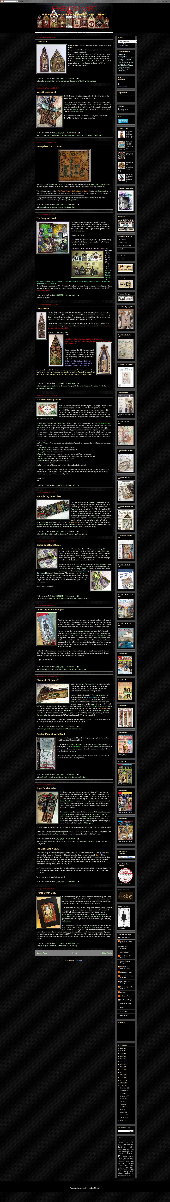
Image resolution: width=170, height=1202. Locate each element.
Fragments (74, 509)
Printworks (93, 198)
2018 (122, 1059)
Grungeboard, (98, 518)
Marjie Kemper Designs (125, 962)
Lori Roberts (58, 423)
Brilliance (94, 105)
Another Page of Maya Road (50, 734)
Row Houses (68, 710)
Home (74, 953)
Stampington (121, 1161)
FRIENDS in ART (74, 8)
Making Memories (48, 669)
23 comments (70, 295)
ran (103, 564)
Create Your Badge (122, 86)
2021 (122, 1051)
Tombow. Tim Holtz (123, 1170)
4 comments (70, 531)
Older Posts (107, 953)
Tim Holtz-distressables (87, 81)
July (121, 1101)
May (121, 1107)
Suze (127, 1161)
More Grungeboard (46, 92)
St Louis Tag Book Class (48, 496)
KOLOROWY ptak (126, 972)
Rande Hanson (43, 460)
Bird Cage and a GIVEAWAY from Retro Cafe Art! (129, 135)
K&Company (88, 823)
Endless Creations (75, 744)
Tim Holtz (129, 1168)
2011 (122, 1077)
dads (75, 61)
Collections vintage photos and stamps (55, 81)
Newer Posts (41, 953)
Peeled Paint (99, 914)
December (123, 1088)
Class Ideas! (42, 308)
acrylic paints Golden (49, 207)
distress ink (57, 527)
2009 (122, 1083)
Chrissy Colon (122, 242)
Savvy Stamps (81, 569)
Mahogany (89, 916)
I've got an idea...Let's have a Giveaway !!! (129, 178)
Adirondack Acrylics (98, 184)
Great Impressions (66, 198)
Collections (77, 58)
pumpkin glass (122, 1175)
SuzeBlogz (123, 1011)
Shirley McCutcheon (45, 449)
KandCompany (72, 946)
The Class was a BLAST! (48, 849)
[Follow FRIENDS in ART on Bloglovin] (126, 858)
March (122, 1112)
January (122, 1117)
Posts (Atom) (78, 960)
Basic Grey (75, 564)
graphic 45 (129, 1174)
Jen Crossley (42, 447)
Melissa (98, 564)
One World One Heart (129, 154)
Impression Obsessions (83, 566)
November (123, 1090)
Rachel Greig (42, 454)
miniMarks (58, 669)
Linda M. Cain (121, 82)
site (43, 721)
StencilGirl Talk (125, 937)
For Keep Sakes (94, 502)
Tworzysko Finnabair (123, 947)
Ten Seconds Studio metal (126, 1163)
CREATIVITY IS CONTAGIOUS (125, 967)
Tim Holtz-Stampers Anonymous (70, 729)
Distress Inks (86, 61)
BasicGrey (45, 777)
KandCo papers (72, 841)
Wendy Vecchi (43, 443)
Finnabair (120, 1149)
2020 (122, 1053)
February (123, 1115)
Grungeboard (52, 184)
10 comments (71, 133)
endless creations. (56, 777)
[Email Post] (77, 78)
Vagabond (120, 1172)
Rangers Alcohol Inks (75, 386)
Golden (60, 187)
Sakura (125, 1156)
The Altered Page (126, 1000)
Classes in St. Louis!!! (47, 680)
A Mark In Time (125, 996)
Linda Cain (121, 249)
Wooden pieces (81, 534)
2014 (122, 1069)
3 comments (70, 666)
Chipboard (45, 534)
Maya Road (79, 111)
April (121, 1109)
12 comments (70, 205)
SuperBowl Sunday (46, 788)
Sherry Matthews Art (124, 246)
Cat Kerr (123, 992)
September (123, 1096)
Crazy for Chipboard (49, 946)
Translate (125, 45)
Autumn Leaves (54, 598)
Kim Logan (42, 458)
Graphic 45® (124, 1015)
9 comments (70, 383)
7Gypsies (48, 573)
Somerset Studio (128, 1159)
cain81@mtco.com (124, 259)
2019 (122, 1056)
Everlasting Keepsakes (75, 749)
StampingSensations (91, 818)
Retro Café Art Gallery (125, 982)
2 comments (70, 78)
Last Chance (42, 41)
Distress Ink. (100, 187)
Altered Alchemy (125, 1003)
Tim (39, 463)
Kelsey (40, 452)
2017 (122, 1061)
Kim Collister (122, 239)
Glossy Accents (65, 801)
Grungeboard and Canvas (49, 146)
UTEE (132, 1170)
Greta (40, 456)
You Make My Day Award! (49, 399)
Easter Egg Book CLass (48, 545)
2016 (122, 1064)
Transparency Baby (46, 893)
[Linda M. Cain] (119, 84)
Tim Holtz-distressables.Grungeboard (90, 135)
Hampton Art (99, 522)
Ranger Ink (67, 669)
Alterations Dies (123, 1142)
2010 (122, 1080)
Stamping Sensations (91, 386)
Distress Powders (84, 107)
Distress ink (102, 191)
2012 (122, 1075)
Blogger (97, 1188)
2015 (122, 1067)
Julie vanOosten (44, 465)
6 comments (70, 485)
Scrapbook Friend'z (99, 638)
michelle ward (124, 952)
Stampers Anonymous (68, 135)
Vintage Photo (66, 916)
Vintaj (126, 1172)
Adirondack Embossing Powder (126, 1141)
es (106, 564)
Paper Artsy (73, 200)
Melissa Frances (84, 598)
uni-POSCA (130, 1175)
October (122, 1093)
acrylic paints (46, 135)
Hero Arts (64, 386)
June (121, 1104)
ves (63, 569)
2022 (122, 1048)
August (122, 1098)
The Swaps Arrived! (46, 218)
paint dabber (85, 631)
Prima (122, 1007)
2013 (122, 1072)
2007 (122, 1121)
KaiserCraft (125, 1151)
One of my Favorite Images (50, 609)
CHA (132, 1142)
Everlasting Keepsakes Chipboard (75, 777)
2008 (122, 1085)
